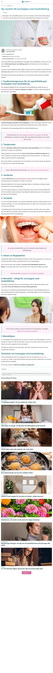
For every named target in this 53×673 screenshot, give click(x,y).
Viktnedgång (4, 541)
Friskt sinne (4, 424)
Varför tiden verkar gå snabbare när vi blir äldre (17, 449)
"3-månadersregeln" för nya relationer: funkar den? (18, 402)
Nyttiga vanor (10, 5)
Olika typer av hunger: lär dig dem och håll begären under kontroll (23, 426)
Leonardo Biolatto (10, 51)
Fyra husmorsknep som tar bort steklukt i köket (17, 473)
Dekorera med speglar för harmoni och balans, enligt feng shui (22, 496)
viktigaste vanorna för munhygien (31, 135)
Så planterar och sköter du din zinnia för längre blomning (20, 520)
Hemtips (3, 471)
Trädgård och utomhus (7, 518)
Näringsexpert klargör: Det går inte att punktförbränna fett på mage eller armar (25, 544)
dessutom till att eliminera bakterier (27, 331)
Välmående (3, 5)
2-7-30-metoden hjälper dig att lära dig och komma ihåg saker (22, 569)
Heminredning (4, 494)
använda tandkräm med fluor (23, 178)
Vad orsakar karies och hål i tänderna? (38, 170)
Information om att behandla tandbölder (32, 273)
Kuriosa (3, 447)
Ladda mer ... (26, 572)
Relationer (4, 400)
